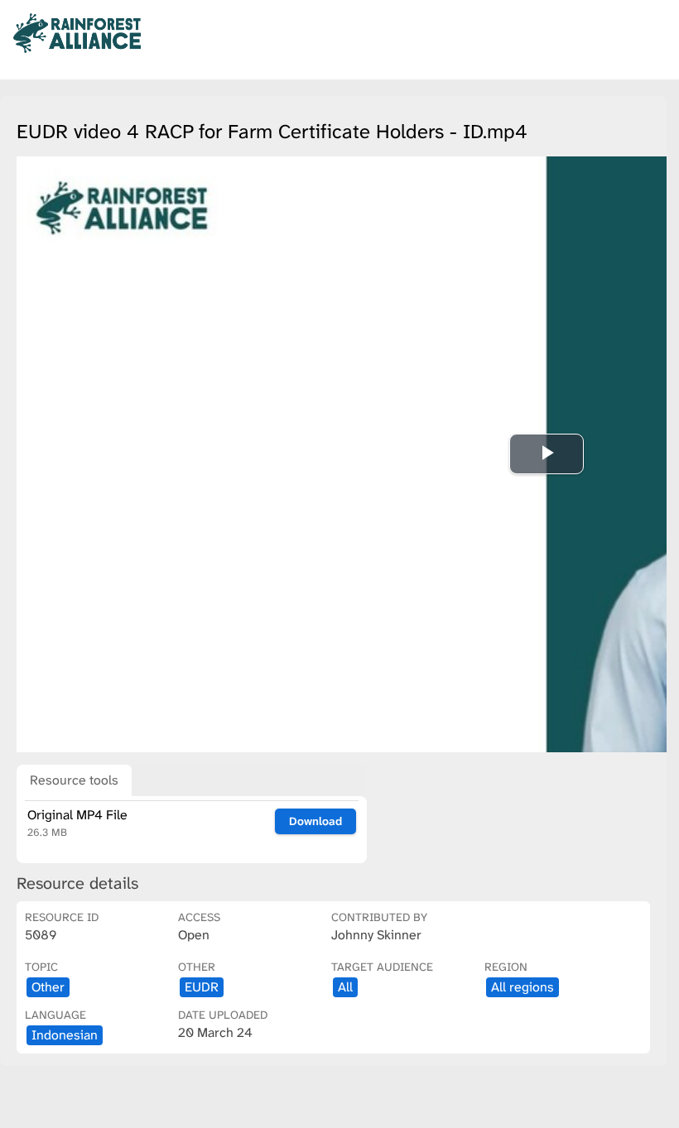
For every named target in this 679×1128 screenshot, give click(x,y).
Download (315, 821)
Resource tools (74, 780)
